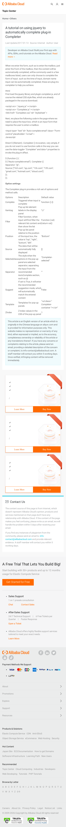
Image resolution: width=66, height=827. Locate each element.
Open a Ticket (14, 623)
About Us (16, 808)
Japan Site (7, 751)
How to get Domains (44, 751)
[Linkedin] (47, 652)
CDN (29, 733)
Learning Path (33, 756)
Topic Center (8, 769)
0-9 (18, 791)
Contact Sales (27, 604)
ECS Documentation (23, 751)
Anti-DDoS (37, 733)
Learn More (19, 409)
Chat (10, 604)
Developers (50, 769)
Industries (38, 769)
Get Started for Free (18, 582)
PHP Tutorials (35, 774)
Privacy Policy (29, 808)
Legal (40, 808)
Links (59, 808)
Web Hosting (44, 738)
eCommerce (31, 738)
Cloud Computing (24, 769)
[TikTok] (11, 657)
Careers (6, 808)
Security (55, 738)
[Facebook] (40, 652)
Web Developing (9, 774)
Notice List (50, 808)
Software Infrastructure (13, 756)
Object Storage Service (13, 738)
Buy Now (47, 409)
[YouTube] (4, 657)
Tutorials (23, 774)
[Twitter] (53, 652)
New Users (46, 756)
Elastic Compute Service (13, 733)
